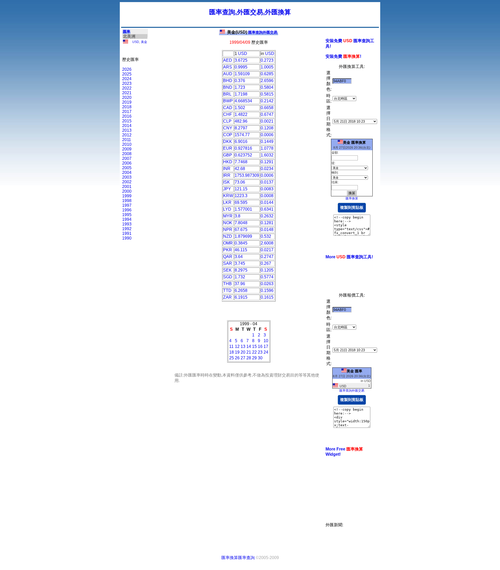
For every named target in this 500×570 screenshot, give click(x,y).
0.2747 (267, 256)
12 (237, 346)
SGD (227, 277)
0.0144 (267, 202)
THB (227, 283)
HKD (227, 162)
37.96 (240, 283)
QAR (227, 256)
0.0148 (267, 229)
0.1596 (267, 290)
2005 (127, 168)
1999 (127, 196)
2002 (127, 182)
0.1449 (267, 141)
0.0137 (267, 182)
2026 (127, 69)
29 (254, 358)
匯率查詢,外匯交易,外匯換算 (250, 12)
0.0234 (267, 168)
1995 (127, 214)
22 (254, 352)
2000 (127, 191)
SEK (227, 270)
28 (248, 358)
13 (243, 346)
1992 (127, 229)
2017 (127, 111)
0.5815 (267, 94)
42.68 (240, 168)
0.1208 (267, 128)
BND (227, 87)
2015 (127, 121)
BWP (228, 101)
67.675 (241, 229)
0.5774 (267, 277)
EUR (227, 148)
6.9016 (241, 141)
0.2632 (267, 216)
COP (227, 135)
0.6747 (267, 114)
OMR (228, 243)
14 (248, 346)
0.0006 (267, 135)
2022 (127, 88)
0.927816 (243, 148)
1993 (127, 224)
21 (248, 352)
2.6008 (267, 243)
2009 (127, 149)
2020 (127, 97)
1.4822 (241, 114)
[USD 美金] (125, 42)
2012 (127, 135)
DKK (227, 141)
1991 (127, 233)
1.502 (240, 107)
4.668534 (243, 101)
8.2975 (241, 270)
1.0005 (267, 67)
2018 (127, 107)
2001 (127, 186)
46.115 (241, 250)
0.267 (266, 263)
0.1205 (267, 270)
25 (231, 358)
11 (231, 346)
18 (231, 352)
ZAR (227, 297)
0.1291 (267, 162)
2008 (127, 154)
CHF (227, 114)
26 (237, 358)
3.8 (237, 216)
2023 (127, 83)
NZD (227, 236)
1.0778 (267, 148)
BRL (227, 94)
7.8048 (241, 223)
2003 (127, 177)
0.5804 (267, 87)
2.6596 (267, 80)
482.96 (241, 121)
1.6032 (267, 155)
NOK (227, 223)
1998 (127, 200)
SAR (227, 263)
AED (227, 60)
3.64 (239, 256)
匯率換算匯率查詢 (238, 557)
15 (254, 346)
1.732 (240, 277)
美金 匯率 (354, 371)
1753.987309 (247, 175)
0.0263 (267, 283)
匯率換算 (352, 198)
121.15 (241, 189)
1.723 (240, 87)
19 (237, 352)
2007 (127, 158)
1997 (127, 205)
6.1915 (241, 297)
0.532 (266, 236)
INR (226, 168)
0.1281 (267, 223)
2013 (127, 130)
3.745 (240, 263)
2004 (127, 172)
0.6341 (267, 209)
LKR (227, 202)
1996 (127, 210)
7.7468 (241, 162)
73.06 (240, 182)
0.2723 (267, 60)
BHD (227, 80)
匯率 (126, 31)
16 (260, 346)
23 (260, 352)
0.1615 (267, 297)
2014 (127, 125)
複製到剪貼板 (352, 207)
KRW (228, 195)
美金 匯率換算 (354, 142)
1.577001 (243, 209)
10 (266, 341)
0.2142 (267, 101)
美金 (144, 42)
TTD (227, 290)
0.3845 (241, 243)
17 (266, 346)
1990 (127, 238)
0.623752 (243, 155)
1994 (127, 219)
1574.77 (242, 135)
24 (266, 352)
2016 (127, 116)
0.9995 (241, 67)
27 (243, 358)
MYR (228, 216)
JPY (227, 189)
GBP (227, 155)
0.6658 (267, 107)
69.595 (241, 202)
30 (260, 358)
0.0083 (267, 189)
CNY (227, 128)
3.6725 (241, 60)
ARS (227, 67)
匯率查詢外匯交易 (252, 32)
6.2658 (241, 290)
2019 (127, 102)
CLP (227, 121)
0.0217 (267, 250)
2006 (127, 163)
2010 (127, 144)
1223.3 (241, 195)
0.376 (240, 80)
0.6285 (267, 74)
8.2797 (241, 128)
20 (243, 352)
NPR (227, 229)
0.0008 (267, 195)
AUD (227, 74)
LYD (227, 209)
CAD (227, 107)
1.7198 (241, 94)
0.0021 (267, 121)
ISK (226, 182)
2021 (127, 93)
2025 (127, 74)
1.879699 (243, 236)
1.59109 (242, 74)
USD (135, 42)
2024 (127, 79)
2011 (126, 139)
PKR (227, 250)
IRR (226, 175)
